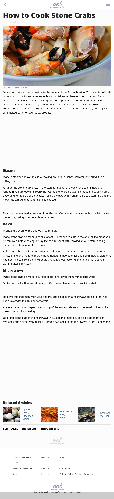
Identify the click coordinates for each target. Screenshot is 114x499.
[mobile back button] (5, 4)
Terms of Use (64, 463)
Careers (62, 457)
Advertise (45, 468)
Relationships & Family (22, 468)
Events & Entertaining (22, 457)
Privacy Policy (64, 468)
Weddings (45, 457)
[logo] (57, 4)
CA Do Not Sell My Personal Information (76, 474)
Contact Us (45, 474)
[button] (5, 4)
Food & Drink (18, 463)
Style (15, 474)
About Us (44, 463)
